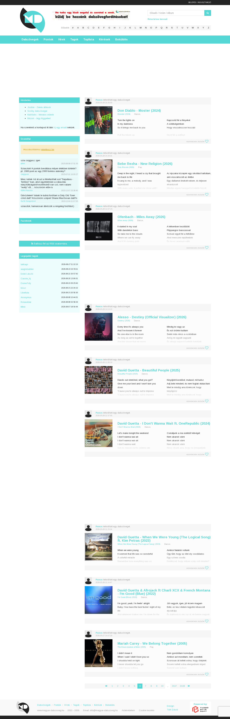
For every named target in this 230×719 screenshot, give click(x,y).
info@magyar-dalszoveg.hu (104, 710)
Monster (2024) (124, 114)
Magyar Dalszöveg (32, 20)
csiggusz (25, 174)
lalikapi (24, 264)
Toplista (88, 39)
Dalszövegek (30, 39)
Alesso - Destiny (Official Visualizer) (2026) (152, 317)
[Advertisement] (115, 67)
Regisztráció (204, 2)
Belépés (192, 2)
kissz (23, 288)
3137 (174, 686)
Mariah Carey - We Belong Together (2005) (152, 643)
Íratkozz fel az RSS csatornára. (50, 243)
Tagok (74, 39)
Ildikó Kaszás (26, 190)
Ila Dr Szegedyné (28, 201)
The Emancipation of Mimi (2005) (132, 647)
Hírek (61, 39)
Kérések (104, 39)
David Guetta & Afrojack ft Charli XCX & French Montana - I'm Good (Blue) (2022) (164, 592)
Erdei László (27, 274)
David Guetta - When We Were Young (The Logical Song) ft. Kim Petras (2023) (164, 538)
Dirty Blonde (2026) (126, 167)
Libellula (25, 292)
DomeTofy (26, 283)
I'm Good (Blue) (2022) (127, 597)
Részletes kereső (157, 19)
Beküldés (121, 39)
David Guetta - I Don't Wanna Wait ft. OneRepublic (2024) (164, 423)
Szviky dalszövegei (37, 111)
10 (162, 686)
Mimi (23, 306)
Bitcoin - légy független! (39, 118)
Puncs (99, 100)
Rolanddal (26, 302)
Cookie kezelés (146, 710)
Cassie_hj (26, 278)
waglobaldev (27, 269)
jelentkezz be (47, 149)
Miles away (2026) (125, 220)
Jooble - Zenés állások (39, 107)
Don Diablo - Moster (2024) (139, 110)
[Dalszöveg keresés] (207, 13)
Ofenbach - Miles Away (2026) (141, 217)
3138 (182, 686)
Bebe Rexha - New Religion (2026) (145, 164)
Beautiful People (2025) (128, 374)
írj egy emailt (60, 127)
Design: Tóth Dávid (172, 708)
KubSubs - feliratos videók (40, 114)
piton (23, 163)
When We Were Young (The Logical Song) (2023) (139, 544)
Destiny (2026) (124, 321)
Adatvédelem (128, 710)
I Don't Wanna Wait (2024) (129, 427)
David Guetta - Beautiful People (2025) (149, 370)
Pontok (48, 39)
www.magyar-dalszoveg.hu (50, 710)
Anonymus (26, 297)
